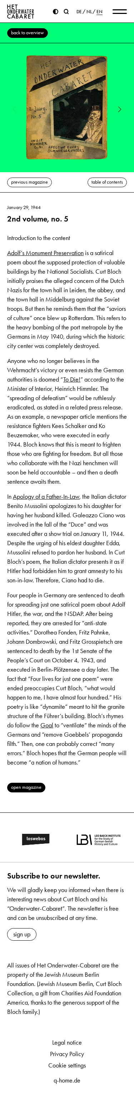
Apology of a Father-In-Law (46, 497)
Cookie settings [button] (67, 1065)
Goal (46, 725)
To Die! (71, 379)
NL (89, 12)
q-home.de (67, 1080)
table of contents (107, 182)
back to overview (27, 33)
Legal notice (67, 1042)
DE (79, 12)
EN (99, 12)
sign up (21, 934)
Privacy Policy (67, 1054)
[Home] (20, 11)
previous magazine (29, 182)
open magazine (26, 787)
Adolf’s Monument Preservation (45, 253)
